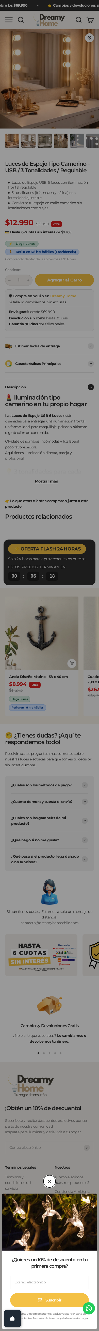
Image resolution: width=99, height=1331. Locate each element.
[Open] (12, 1318)
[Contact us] (89, 1308)
